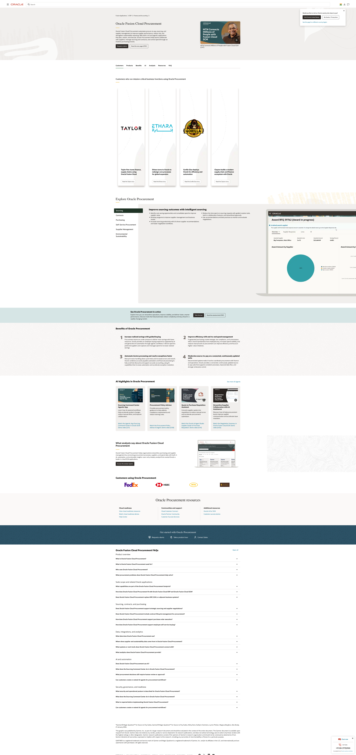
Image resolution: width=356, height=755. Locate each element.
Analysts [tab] (152, 65)
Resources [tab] (162, 65)
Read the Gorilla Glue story (192, 181)
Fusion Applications (121, 15)
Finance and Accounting (141, 15)
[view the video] (220, 32)
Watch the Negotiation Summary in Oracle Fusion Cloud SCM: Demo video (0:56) (225, 425)
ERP (130, 15)
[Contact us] (348, 4)
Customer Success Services (170, 517)
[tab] (128, 210)
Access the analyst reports (125, 464)
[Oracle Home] (17, 4)
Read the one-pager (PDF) (139, 46)
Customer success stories (212, 514)
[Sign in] (344, 4)
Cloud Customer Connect (169, 511)
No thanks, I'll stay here (331, 17)
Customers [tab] (119, 65)
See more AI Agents (233, 382)
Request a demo (122, 46)
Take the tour (199, 315)
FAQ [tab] (170, 65)
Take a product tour (180, 537)
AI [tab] (145, 65)
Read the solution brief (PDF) (215, 315)
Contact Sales (203, 537)
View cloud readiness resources (129, 511)
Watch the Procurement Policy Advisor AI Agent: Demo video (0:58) (162, 426)
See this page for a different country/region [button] (315, 22)
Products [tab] (129, 65)
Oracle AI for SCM (210, 511)
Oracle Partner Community (170, 514)
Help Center (123, 517)
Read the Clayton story (222, 181)
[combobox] (178, 4)
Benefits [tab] (139, 65)
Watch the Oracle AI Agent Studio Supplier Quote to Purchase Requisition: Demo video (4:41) (193, 425)
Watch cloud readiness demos (129, 514)
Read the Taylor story (128, 181)
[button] (8, 4)
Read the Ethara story (160, 181)
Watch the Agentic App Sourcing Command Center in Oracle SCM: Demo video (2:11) (129, 425)
